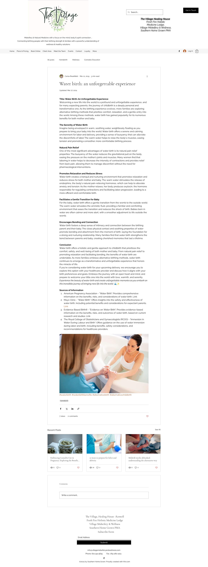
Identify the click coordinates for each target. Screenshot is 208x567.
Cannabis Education (92, 60)
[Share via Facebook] (60, 409)
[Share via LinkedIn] (72, 409)
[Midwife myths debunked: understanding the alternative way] (143, 444)
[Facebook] (179, 51)
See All (158, 430)
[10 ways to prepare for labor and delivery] (104, 444)
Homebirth (63, 60)
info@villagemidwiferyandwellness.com (104, 550)
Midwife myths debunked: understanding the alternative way (143, 459)
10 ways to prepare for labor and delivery (103, 459)
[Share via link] (78, 409)
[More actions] (147, 76)
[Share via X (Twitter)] (66, 409)
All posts (50, 60)
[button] (196, 51)
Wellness (75, 60)
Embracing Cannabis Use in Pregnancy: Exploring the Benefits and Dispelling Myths (64, 459)
